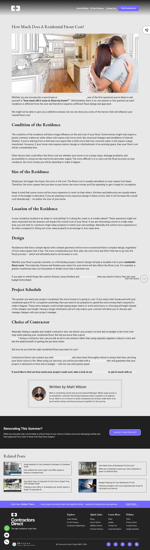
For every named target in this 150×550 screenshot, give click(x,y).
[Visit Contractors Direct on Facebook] (116, 544)
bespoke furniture (88, 276)
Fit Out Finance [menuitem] (97, 8)
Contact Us (111, 8)
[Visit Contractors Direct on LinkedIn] (123, 544)
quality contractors (62, 357)
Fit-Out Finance (73, 522)
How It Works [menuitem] (82, 8)
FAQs (110, 519)
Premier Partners (96, 529)
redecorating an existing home (72, 97)
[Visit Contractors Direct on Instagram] (109, 544)
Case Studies (72, 519)
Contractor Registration (76, 526)
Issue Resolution (114, 529)
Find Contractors (128, 8)
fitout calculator (100, 372)
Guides (111, 522)
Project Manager (98, 361)
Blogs (92, 519)
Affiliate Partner (96, 526)
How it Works (95, 522)
